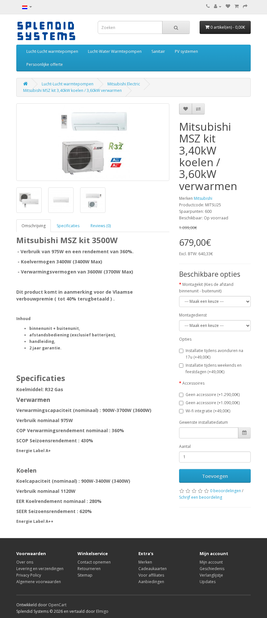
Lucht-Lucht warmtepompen (52, 51)
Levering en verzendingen (39, 568)
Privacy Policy (28, 575)
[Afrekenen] (245, 6)
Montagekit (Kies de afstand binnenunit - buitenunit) (206, 288)
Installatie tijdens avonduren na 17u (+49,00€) (214, 354)
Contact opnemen (94, 562)
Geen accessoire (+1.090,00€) (213, 402)
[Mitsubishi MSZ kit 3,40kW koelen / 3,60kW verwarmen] (92, 142)
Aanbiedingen (151, 581)
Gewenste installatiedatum (203, 422)
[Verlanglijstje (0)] (228, 6)
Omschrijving (33, 225)
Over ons (24, 562)
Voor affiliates (151, 575)
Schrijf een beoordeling (200, 497)
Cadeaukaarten (152, 568)
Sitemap (84, 575)
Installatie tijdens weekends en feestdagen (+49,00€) (214, 368)
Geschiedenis (212, 568)
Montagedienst (193, 315)
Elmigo (102, 611)
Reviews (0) (101, 225)
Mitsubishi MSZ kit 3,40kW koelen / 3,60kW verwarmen (72, 90)
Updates (208, 581)
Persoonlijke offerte (44, 64)
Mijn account (211, 562)
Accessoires (193, 383)
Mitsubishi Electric (123, 84)
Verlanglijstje (211, 575)
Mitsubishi (203, 198)
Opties (185, 339)
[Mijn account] (217, 6)
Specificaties (68, 225)
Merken (145, 562)
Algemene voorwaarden (38, 581)
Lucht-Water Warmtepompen (115, 51)
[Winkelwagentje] (236, 6)
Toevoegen (215, 476)
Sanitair (158, 51)
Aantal (185, 446)
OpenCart (57, 605)
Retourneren (89, 568)
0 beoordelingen (225, 490)
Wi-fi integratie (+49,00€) (208, 411)
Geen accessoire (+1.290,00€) (213, 394)
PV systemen (186, 51)
